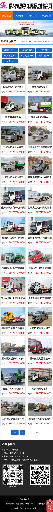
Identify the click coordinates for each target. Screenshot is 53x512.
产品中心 (36, 41)
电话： (13, 91)
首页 (29, 41)
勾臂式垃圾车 (26, 49)
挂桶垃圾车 (44, 49)
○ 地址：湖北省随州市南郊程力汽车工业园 (21, 459)
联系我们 (10, 444)
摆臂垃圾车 (44, 55)
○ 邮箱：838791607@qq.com (15, 456)
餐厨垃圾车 (9, 55)
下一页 (37, 432)
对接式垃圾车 (26, 55)
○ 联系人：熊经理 (10, 449)
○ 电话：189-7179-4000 (13, 453)
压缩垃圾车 (9, 49)
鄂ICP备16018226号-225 (30, 508)
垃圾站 (9, 61)
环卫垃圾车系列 (45, 41)
